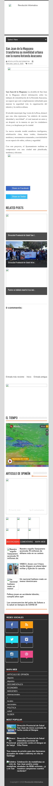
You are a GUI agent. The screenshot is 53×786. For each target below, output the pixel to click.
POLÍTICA (11, 708)
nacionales (11, 704)
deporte (10, 678)
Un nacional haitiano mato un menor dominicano (33, 580)
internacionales (13, 694)
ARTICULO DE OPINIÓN (18, 473)
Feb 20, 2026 (15, 510)
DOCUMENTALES (15, 684)
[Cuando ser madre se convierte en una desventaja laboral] (33, 533)
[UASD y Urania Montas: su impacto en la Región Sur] (22, 522)
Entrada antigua (40, 377)
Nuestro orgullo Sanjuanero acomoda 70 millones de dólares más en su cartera (32, 551)
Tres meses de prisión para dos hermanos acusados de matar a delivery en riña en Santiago (26, 753)
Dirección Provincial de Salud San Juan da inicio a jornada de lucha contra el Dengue (31, 727)
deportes (11, 681)
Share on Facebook (20, 188)
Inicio (29, 377)
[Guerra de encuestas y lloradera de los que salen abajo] (11, 522)
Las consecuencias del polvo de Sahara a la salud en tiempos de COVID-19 (26, 603)
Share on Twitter (19, 196)
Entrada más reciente (15, 377)
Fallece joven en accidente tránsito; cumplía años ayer (23, 595)
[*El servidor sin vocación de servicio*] (33, 522)
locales (30, 63)
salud (9, 711)
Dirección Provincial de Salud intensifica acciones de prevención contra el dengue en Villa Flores (31, 741)
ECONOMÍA (12, 688)
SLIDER (10, 714)
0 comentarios (38, 510)
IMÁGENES (12, 691)
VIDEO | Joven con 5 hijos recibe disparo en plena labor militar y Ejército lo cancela (33, 566)
